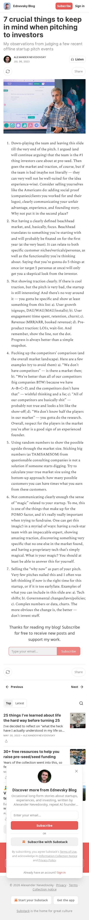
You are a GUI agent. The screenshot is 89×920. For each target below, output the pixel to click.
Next (74, 687)
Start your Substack (33, 900)
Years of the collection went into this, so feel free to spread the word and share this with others (32, 764)
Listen (79, 59)
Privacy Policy (47, 860)
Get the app (66, 900)
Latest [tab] (19, 703)
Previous (17, 687)
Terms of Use (68, 852)
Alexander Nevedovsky (30, 57)
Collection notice (45, 889)
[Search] (81, 703)
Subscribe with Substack (48, 842)
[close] (76, 771)
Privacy (61, 885)
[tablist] (15, 703)
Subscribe (64, 6)
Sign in (80, 6)
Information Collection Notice (58, 856)
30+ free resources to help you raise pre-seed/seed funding (31, 754)
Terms (73, 885)
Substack (23, 911)
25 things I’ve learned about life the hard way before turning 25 (32, 718)
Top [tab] (8, 703)
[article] (44, 728)
